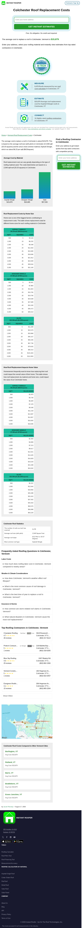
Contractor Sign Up (72, 3)
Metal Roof (5, 885)
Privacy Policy (6, 914)
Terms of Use (6, 918)
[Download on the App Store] (7, 841)
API (3, 910)
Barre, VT (9, 773)
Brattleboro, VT (11, 784)
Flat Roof (4, 881)
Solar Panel (5, 892)
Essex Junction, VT (13, 794)
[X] (3, 837)
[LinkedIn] (10, 837)
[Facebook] (6, 837)
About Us (5, 903)
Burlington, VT (11, 751)
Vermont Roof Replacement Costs (20, 135)
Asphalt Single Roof (8, 874)
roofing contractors (53, 118)
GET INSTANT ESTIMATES (41, 27)
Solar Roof (5, 889)
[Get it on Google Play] (18, 841)
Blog (3, 907)
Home (4, 135)
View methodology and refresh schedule (39, 129)
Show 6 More (8, 696)
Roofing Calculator (8, 852)
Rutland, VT (10, 762)
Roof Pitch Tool (6, 856)
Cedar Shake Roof (8, 877)
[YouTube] (14, 837)
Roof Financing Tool (8, 859)
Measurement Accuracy (9, 863)
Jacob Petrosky (8, 806)
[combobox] (41, 19)
